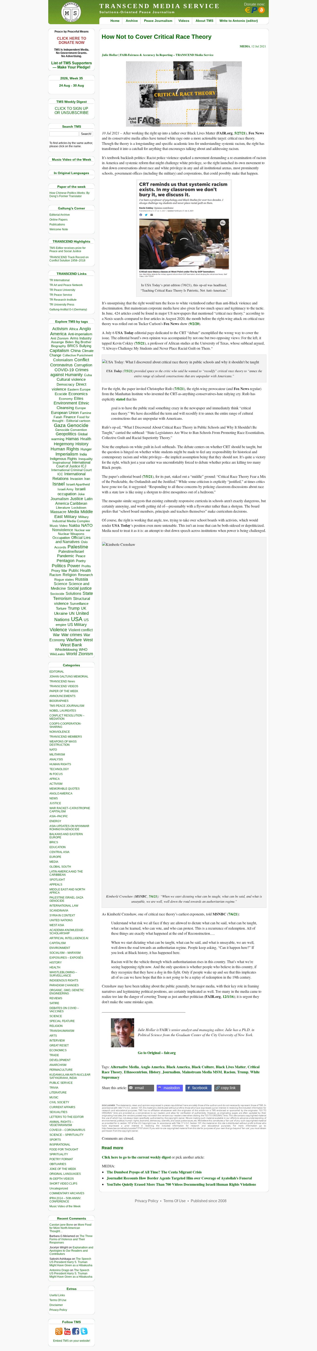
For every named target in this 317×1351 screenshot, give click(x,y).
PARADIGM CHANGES (64, 985)
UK (83, 608)
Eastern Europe (79, 389)
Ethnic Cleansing (73, 405)
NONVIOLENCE (59, 731)
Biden (69, 342)
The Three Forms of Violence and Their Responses (71, 1239)
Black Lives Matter (231, 1066)
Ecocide (61, 394)
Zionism (85, 653)
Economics (78, 394)
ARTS (53, 1035)
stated (120, 399)
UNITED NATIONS (61, 920)
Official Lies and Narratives (73, 540)
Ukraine (61, 613)
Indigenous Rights (63, 459)
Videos (183, 21)
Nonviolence (62, 530)
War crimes (71, 634)
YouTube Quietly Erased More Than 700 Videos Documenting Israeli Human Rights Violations (181, 1184)
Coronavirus (61, 364)
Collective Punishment (78, 355)
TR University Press (61, 304)
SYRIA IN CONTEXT (62, 915)
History (81, 444)
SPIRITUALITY (58, 1154)
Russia (81, 579)
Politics (59, 565)
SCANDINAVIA (58, 910)
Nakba (74, 525)
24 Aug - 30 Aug (71, 85)
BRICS (72, 346)
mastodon (172, 1088)
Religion (70, 575)
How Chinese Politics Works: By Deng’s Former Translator (69, 194)
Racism (55, 575)
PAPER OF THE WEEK (63, 691)
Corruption (83, 365)
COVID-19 (64, 370)
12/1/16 (228, 996)
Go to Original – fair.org (157, 1052)
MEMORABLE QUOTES (64, 788)
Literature (63, 507)
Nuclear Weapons (71, 534)
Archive (132, 21)
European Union (65, 412)
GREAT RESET (59, 1045)
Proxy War (59, 571)
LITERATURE (58, 1092)
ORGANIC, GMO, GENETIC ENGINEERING (66, 992)
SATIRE (54, 1003)
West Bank (71, 644)
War (56, 635)
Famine (85, 413)
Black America (178, 1066)
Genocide (77, 425)
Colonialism (63, 360)
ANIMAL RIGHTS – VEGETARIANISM (61, 1123)
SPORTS (55, 1139)
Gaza (60, 425)
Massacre (58, 512)
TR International (59, 280)
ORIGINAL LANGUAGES (65, 1173)
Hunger (86, 449)
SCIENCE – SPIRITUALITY (66, 1134)
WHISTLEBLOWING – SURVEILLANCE (63, 974)
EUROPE (55, 857)
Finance (70, 417)
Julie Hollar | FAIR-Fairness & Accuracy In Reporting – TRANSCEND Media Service (157, 54)
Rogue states (64, 579)
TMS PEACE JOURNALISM (66, 705)
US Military (77, 624)
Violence (58, 629)
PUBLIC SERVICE (61, 1082)
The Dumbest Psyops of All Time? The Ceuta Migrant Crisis (154, 1172)
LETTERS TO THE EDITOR (66, 1117)
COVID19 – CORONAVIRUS (67, 1130)
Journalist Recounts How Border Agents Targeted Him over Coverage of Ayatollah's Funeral (179, 1178)
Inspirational (62, 462)
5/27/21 (240, 133)
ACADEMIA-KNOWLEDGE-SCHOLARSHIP (66, 931)
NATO (87, 525)
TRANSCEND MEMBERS (65, 736)
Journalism (60, 499)
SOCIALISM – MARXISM (65, 952)
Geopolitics (66, 434)
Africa (73, 329)
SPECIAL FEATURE (62, 1021)
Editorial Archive (59, 214)
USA (76, 619)
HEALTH (54, 967)
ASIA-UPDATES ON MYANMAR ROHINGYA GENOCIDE (69, 827)
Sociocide (57, 594)
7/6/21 (153, 896)
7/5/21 (140, 343)
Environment (65, 403)
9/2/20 (194, 323)
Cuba (88, 375)
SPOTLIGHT (57, 879)
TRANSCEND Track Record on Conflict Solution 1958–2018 (69, 259)
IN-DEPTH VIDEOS (61, 1178)
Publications (57, 224)
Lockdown (78, 507)
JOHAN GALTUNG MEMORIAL (68, 676)
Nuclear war (82, 530)
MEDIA (53, 861)
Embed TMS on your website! (71, 1340)
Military (70, 516)
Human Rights (65, 448)
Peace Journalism (158, 21)
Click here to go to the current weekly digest (136, 1157)
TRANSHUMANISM (61, 1030)
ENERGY (55, 821)
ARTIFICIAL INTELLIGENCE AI (68, 938)
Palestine (78, 546)
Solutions (73, 593)
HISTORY (55, 962)
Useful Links (57, 1295)
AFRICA (54, 779)
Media (73, 511)
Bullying (85, 346)
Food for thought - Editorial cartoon (71, 419)
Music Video (59, 525)
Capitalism (59, 350)
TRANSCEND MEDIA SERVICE (159, 6)
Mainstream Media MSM (202, 1071)
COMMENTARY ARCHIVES (66, 1193)
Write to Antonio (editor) (239, 21)
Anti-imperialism (80, 334)
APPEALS (55, 884)
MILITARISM (57, 754)
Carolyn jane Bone (61, 1224)
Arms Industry (81, 338)
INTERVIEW (57, 1040)
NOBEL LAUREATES (62, 710)
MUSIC (53, 1097)
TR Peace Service (60, 294)
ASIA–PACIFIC (58, 816)
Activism (60, 328)
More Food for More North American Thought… (70, 1228)
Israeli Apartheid (78, 484)
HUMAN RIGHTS (60, 764)
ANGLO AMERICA (60, 793)
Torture (61, 608)
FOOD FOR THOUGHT (63, 1149)
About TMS (204, 21)
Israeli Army (66, 489)
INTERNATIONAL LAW (63, 905)
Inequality (85, 459)
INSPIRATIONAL (59, 1144)
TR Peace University (62, 290)
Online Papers (58, 219)
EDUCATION (57, 847)
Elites (78, 398)
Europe (80, 408)
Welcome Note (58, 229)
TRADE (54, 1055)
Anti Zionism (60, 338)
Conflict (81, 359)
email (139, 1088)
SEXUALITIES (58, 1112)
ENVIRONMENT (59, 948)
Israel (58, 483)
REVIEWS (55, 998)
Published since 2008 (208, 1201)
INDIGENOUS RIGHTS (63, 980)
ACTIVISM (55, 783)
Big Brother (83, 342)
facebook (199, 1088)
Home (115, 21)
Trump (74, 608)
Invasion (76, 479)
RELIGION (56, 1026)
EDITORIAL (56, 671)
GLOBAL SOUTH (60, 866)
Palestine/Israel (71, 551)
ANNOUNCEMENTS (62, 696)
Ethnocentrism (135, 1071)
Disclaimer (56, 1305)
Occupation (61, 538)
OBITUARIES (57, 1164)
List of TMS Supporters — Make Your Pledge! (71, 65)
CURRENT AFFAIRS (62, 1107)
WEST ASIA (56, 925)
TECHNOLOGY (59, 769)
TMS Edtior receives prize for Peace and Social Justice (67, 249)
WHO (83, 649)
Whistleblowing (66, 649)
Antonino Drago (59, 1270)
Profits (86, 566)
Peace (80, 556)
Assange (57, 342)
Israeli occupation (72, 491)
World (71, 653)
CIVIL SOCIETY (59, 1102)
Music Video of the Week (65, 1206)
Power (73, 565)
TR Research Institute (63, 299)
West (88, 640)
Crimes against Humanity (69, 372)
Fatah (58, 417)
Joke (81, 494)
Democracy (65, 384)
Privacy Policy (58, 1310)
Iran (87, 479)
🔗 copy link (225, 1088)
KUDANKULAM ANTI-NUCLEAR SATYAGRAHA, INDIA (70, 1076)
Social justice (79, 588)
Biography (58, 346)
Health (85, 439)
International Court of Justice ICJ (73, 464)
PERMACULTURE (61, 1069)
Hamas (72, 438)
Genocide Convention (71, 430)
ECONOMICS (58, 1050)
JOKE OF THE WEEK (62, 1169)
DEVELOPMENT (60, 1060)
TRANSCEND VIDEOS (63, 686)
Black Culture (203, 1066)
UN (71, 613)
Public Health (80, 570)
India (83, 454)
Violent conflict (80, 630)
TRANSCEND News (62, 681)
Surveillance (79, 604)
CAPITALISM (57, 943)
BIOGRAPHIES (58, 701)
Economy (66, 398)
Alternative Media (124, 1066)
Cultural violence (71, 379)
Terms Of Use (57, 1300)
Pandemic (65, 556)
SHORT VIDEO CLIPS (63, 1183)
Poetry (81, 561)
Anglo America (153, 1066)
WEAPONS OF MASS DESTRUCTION (63, 743)
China (76, 350)
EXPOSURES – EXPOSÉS (66, 957)
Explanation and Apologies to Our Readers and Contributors (71, 1251)
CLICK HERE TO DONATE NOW (71, 40)
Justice (76, 498)
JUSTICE (55, 803)
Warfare (74, 639)
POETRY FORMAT (61, 1159)
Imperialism (66, 454)
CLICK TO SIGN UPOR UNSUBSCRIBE (72, 111)
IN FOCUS (56, 774)
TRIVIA (53, 1087)
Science (60, 584)
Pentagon (65, 560)
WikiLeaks (57, 654)
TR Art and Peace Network (66, 285)
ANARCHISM (57, 1065)
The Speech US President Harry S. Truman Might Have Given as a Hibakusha (70, 1262)
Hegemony (64, 443)
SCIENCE (55, 1016)
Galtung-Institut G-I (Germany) (68, 309)
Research (85, 575)
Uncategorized (58, 1188)
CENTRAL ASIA (59, 852)
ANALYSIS (56, 759)
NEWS (53, 798)
